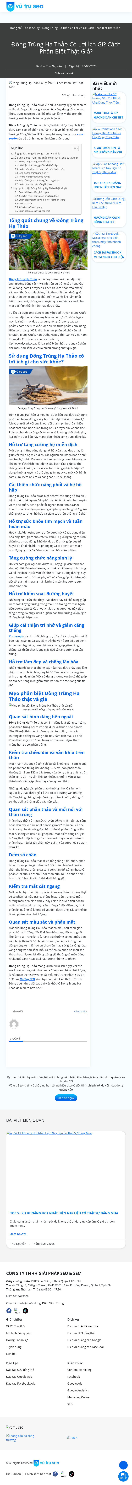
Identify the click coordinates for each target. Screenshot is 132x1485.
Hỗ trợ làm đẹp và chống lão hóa (35, 184)
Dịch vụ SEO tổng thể (81, 1333)
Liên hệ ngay (66, 1098)
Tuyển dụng (13, 1347)
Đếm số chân (25, 203)
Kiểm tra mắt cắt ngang (30, 207)
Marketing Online (78, 1397)
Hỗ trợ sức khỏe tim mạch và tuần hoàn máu (41, 169)
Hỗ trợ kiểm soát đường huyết (34, 176)
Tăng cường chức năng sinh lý (33, 172)
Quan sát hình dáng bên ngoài (34, 192)
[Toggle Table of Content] (74, 148)
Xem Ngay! (18, 1234)
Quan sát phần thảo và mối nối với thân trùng (42, 199)
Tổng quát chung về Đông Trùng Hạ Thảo (37, 153)
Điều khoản (13, 1474)
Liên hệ (10, 1354)
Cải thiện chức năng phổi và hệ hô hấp (38, 165)
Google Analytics (78, 1390)
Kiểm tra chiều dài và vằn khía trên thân (39, 195)
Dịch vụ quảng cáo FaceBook (85, 1347)
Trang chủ (16, 28)
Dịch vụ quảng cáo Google (84, 1340)
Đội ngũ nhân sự (17, 1340)
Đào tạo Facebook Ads (20, 1383)
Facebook (73, 1377)
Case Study (32, 28)
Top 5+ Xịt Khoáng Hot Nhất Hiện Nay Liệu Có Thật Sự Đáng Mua (64, 1213)
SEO (70, 1404)
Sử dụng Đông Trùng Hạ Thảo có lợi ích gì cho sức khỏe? (45, 157)
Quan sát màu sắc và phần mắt (34, 210)
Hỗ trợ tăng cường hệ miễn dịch (35, 161)
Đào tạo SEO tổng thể (20, 1370)
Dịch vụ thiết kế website (82, 1326)
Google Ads (74, 1383)
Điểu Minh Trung (53, 1303)
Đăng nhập (80, 1011)
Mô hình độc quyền (18, 1333)
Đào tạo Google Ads (19, 1377)
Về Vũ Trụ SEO (15, 1326)
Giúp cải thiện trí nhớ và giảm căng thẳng (39, 180)
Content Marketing (79, 1370)
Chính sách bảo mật (38, 1474)
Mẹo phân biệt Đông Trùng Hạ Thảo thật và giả (40, 188)
